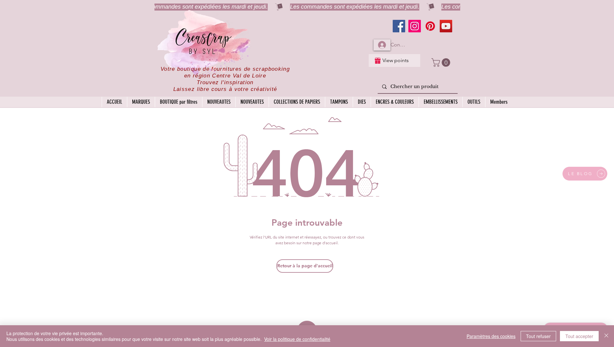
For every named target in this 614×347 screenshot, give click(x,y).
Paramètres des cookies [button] (491, 336)
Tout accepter (579, 336)
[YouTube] (446, 26)
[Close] (606, 336)
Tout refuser (538, 336)
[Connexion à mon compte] (382, 45)
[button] (441, 62)
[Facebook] (399, 26)
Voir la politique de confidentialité (297, 339)
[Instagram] (414, 26)
